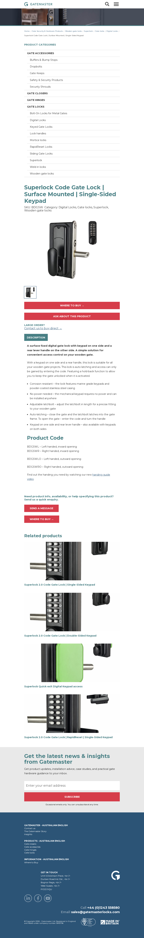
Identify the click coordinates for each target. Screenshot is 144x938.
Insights (28, 834)
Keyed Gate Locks (41, 126)
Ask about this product (72, 316)
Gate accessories (40, 53)
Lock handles (38, 133)
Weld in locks (38, 167)
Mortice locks (38, 140)
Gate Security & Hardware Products (47, 31)
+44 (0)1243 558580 (103, 908)
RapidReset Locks (41, 146)
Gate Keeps (37, 73)
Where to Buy (31, 862)
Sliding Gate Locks (41, 153)
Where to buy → (72, 305)
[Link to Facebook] (38, 898)
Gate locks (99, 31)
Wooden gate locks (73, 31)
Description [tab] (36, 337)
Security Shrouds (40, 86)
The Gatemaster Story (35, 831)
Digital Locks (112, 31)
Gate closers (37, 93)
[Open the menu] (116, 4)
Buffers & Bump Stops (43, 59)
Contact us (29, 828)
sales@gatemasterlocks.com (95, 912)
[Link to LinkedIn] (28, 898)
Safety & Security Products (46, 80)
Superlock (88, 31)
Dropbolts (36, 66)
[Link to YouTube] (48, 898)
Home (27, 31)
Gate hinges (36, 100)
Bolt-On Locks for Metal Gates (48, 113)
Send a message (41, 508)
